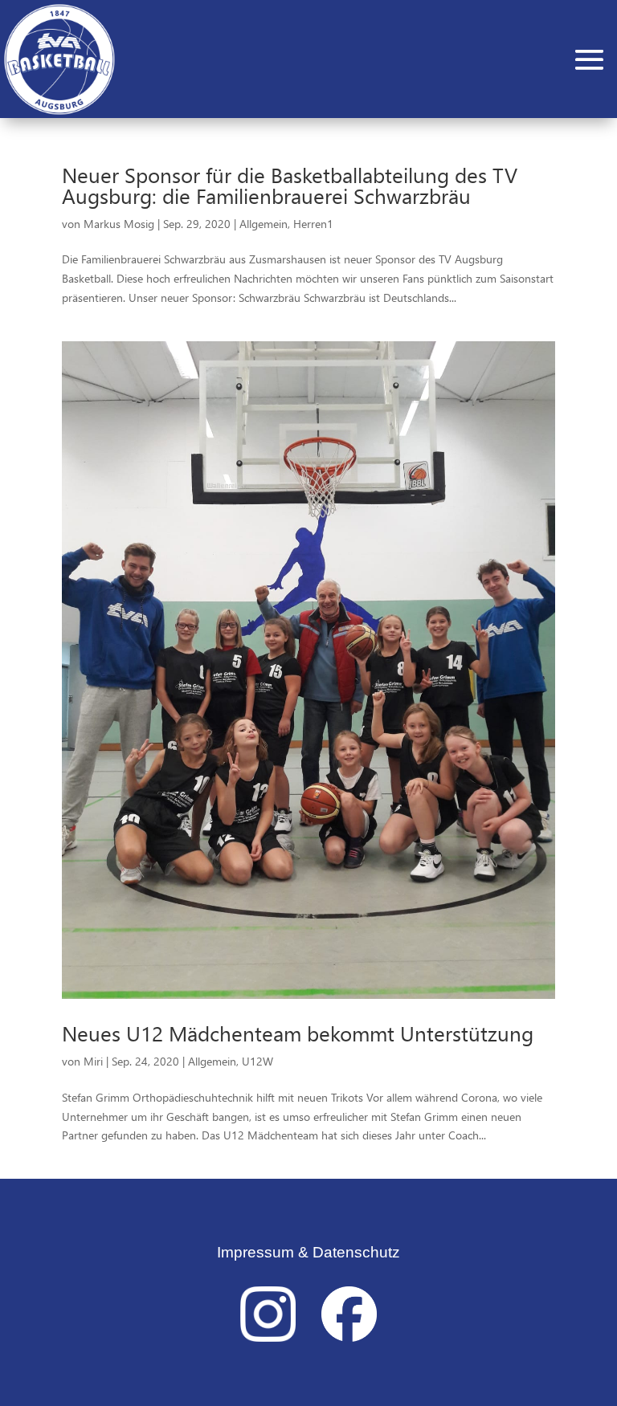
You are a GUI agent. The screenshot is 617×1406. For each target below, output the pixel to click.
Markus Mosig (119, 223)
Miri (93, 1061)
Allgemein (263, 223)
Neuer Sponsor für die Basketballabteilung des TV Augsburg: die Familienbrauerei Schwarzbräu (289, 185)
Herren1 (313, 223)
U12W (257, 1061)
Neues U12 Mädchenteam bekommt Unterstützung (297, 1033)
